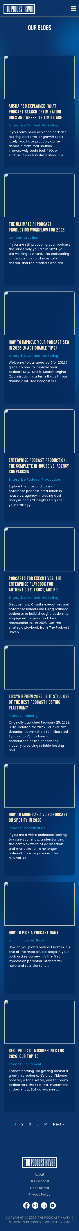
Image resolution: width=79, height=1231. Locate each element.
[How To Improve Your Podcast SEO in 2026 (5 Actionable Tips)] (39, 313)
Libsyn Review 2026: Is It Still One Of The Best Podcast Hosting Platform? (39, 702)
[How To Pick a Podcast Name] (39, 904)
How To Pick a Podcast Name (34, 933)
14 (46, 1124)
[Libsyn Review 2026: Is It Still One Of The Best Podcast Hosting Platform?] (39, 667)
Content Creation (23, 237)
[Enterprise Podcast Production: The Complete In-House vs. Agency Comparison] (39, 431)
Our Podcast (39, 1181)
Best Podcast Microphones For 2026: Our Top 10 (36, 1054)
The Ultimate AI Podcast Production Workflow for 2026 (37, 227)
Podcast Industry (23, 715)
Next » (58, 1124)
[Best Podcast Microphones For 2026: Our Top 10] (39, 1022)
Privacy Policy (39, 1194)
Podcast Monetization (27, 828)
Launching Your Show (26, 940)
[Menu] (73, 8)
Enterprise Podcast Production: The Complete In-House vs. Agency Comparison (39, 466)
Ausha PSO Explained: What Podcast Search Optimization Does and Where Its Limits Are (35, 112)
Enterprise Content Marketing (33, 125)
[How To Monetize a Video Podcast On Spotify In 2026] (39, 786)
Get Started (39, 1188)
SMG (67, 1222)
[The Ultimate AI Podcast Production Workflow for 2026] (39, 195)
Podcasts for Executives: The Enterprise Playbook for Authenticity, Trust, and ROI (35, 584)
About (39, 1174)
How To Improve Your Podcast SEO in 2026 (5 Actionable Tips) (39, 345)
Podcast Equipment (25, 1064)
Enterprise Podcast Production (34, 479)
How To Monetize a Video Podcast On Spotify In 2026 (38, 817)
